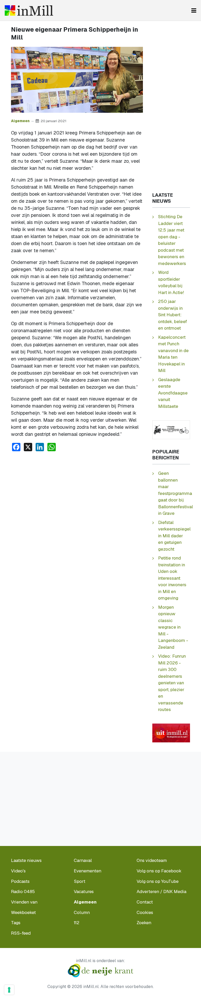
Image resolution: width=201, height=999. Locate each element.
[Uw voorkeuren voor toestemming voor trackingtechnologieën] (9, 990)
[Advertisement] (77, 495)
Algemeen (20, 120)
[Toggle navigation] (193, 10)
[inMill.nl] (29, 10)
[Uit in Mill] (171, 733)
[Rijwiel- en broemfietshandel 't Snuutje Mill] (171, 429)
